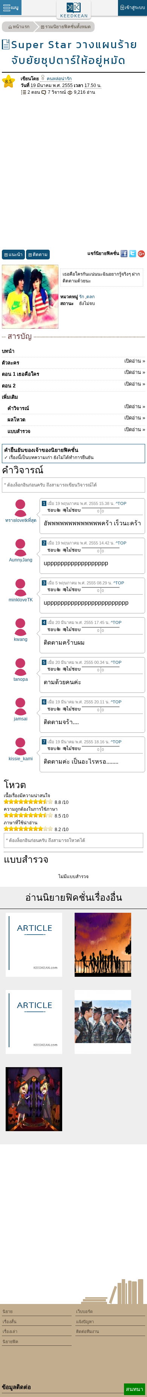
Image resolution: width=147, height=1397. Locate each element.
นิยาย (7, 1311)
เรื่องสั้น (10, 1321)
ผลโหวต (76, 418)
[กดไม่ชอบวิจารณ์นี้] (71, 510)
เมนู (14, 7)
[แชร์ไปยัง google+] (141, 253)
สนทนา (134, 1389)
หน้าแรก (21, 26)
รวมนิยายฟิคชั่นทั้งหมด (68, 26)
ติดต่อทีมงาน (87, 1331)
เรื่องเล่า (10, 1331)
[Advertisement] (73, 172)
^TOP (121, 503)
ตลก (90, 296)
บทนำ (8, 351)
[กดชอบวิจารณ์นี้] (52, 510)
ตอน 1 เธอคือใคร (73, 373)
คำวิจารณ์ (76, 407)
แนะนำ (16, 254)
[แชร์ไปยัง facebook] (124, 253)
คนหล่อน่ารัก (59, 78)
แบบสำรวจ (76, 430)
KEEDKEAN (74, 16)
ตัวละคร (73, 362)
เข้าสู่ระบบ (135, 7)
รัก (81, 296)
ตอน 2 (73, 385)
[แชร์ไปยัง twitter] (133, 253)
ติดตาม (40, 254)
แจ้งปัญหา (85, 1321)
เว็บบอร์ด (84, 1311)
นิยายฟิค (10, 1341)
